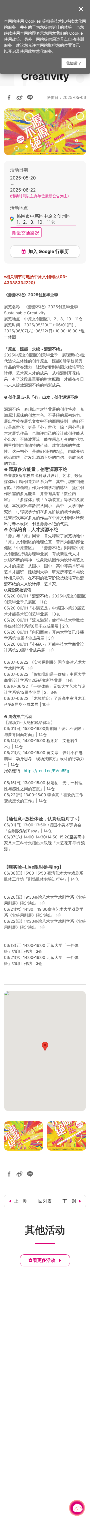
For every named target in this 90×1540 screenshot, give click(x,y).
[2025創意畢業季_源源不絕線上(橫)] (23, 1136)
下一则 (69, 1201)
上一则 (21, 1201)
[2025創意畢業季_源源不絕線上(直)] (66, 1136)
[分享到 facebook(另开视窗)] (9, 97)
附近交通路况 (25, 232)
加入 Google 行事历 (48, 251)
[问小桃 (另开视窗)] (77, 1508)
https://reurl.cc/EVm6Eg (46, 770)
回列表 (45, 1201)
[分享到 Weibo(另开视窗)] (19, 97)
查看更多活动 (41, 1260)
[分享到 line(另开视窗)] (30, 97)
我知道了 (74, 63)
